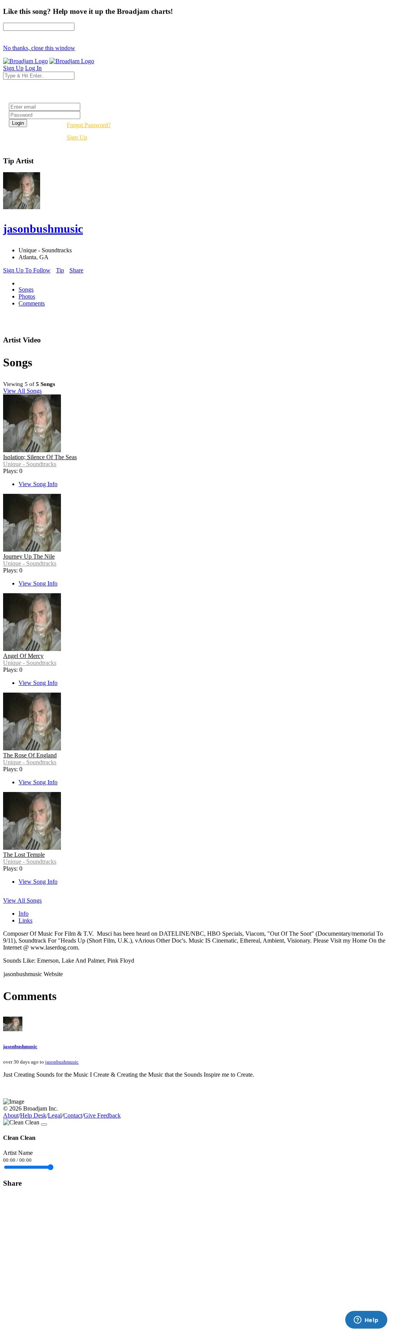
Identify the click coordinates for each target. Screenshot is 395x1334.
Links (25, 920)
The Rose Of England (30, 755)
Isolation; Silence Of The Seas (40, 457)
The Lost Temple (24, 854)
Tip (60, 270)
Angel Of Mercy (23, 656)
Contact (72, 1115)
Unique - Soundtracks (29, 464)
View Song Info (38, 484)
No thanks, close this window (39, 48)
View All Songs (22, 391)
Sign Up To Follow (27, 270)
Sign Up (77, 137)
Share (76, 270)
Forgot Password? (89, 125)
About (11, 1115)
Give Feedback (102, 1115)
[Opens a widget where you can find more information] (366, 1320)
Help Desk (33, 1115)
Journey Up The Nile (29, 556)
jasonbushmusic (20, 1046)
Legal (55, 1115)
